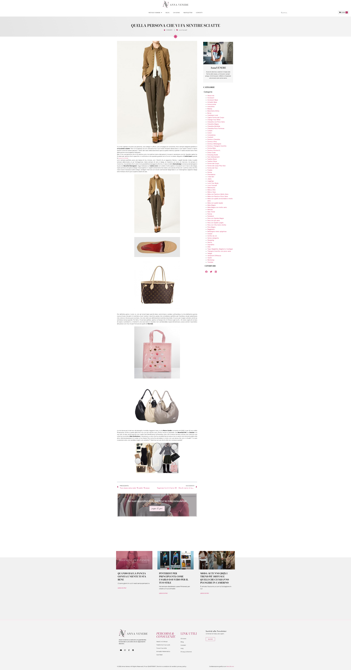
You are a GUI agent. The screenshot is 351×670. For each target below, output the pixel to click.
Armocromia (211, 104)
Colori (209, 133)
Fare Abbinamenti (213, 157)
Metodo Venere (154, 12)
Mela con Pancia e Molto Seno (217, 194)
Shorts (209, 242)
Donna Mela (211, 148)
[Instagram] (125, 650)
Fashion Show (212, 161)
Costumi (210, 137)
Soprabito (210, 244)
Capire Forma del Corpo (215, 117)
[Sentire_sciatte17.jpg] (157, 425)
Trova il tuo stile (161, 648)
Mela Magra (211, 205)
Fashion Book (212, 159)
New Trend (211, 212)
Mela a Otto (211, 190)
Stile (208, 247)
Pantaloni (210, 216)
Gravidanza (211, 174)
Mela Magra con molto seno (217, 207)
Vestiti (209, 258)
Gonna (209, 172)
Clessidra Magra (213, 124)
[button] (206, 271)
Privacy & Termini (186, 652)
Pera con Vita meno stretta (216, 225)
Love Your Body (212, 183)
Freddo (209, 170)
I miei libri (210, 177)
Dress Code (211, 152)
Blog (167, 12)
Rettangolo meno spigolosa (216, 231)
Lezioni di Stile (123, 158)
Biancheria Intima (213, 111)
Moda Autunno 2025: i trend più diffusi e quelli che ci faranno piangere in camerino (214, 578)
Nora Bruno (230, 666)
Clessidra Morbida (213, 126)
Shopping (210, 240)
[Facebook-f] (129, 650)
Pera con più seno (213, 220)
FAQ (182, 648)
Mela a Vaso (211, 192)
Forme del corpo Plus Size (216, 166)
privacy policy (181, 666)
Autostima (210, 106)
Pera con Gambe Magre (215, 218)
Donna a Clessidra (213, 139)
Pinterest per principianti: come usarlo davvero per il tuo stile (173, 578)
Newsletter (187, 12)
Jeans (209, 179)
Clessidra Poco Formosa (215, 128)
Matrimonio (211, 188)
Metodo (210, 209)
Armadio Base (212, 102)
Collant (209, 131)
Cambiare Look (212, 115)
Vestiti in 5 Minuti (162, 641)
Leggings (210, 181)
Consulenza (211, 135)
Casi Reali (159, 655)
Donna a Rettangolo (214, 144)
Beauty (209, 109)
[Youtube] (121, 650)
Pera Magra (211, 227)
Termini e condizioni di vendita (166, 666)
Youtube (210, 262)
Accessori (210, 98)
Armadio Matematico (163, 651)
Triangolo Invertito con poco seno (219, 251)
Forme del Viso (212, 168)
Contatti (199, 12)
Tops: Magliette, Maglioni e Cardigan (220, 249)
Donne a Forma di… (214, 150)
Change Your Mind (213, 120)
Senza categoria (213, 238)
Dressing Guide (212, 155)
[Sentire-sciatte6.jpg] (157, 473)
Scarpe (209, 234)
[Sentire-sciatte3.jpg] (157, 309)
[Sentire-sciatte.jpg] (157, 232)
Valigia (209, 253)
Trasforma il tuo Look (163, 645)
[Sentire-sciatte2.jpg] (157, 256)
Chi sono (176, 12)
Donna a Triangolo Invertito (216, 146)
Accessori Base (212, 100)
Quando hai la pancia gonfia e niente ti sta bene (132, 576)
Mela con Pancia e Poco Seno (217, 196)
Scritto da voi (212, 236)
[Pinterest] (133, 650)
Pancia (209, 214)
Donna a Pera (212, 141)
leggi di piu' (122, 588)
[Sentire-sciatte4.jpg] (157, 378)
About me (210, 95)
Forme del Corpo (213, 163)
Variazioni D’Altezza (214, 255)
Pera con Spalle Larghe (215, 223)
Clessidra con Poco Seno (216, 122)
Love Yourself (183, 30)
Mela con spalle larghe (215, 203)
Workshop (210, 260)
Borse (209, 113)
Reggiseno (211, 229)
